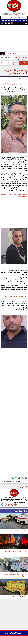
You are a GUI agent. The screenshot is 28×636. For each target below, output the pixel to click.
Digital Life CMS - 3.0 (18, 633)
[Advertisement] (14, 38)
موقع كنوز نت (21, 487)
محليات (16, 57)
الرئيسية (25, 57)
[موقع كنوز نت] (14, 496)
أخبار (20, 57)
